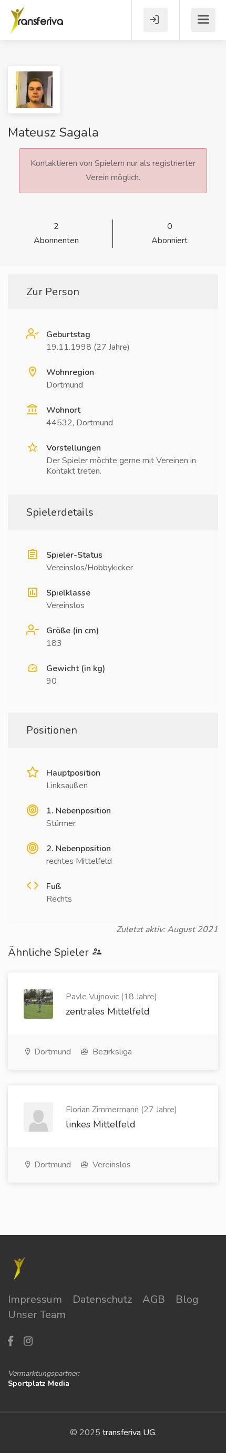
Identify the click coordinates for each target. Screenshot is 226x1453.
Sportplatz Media (38, 1383)
